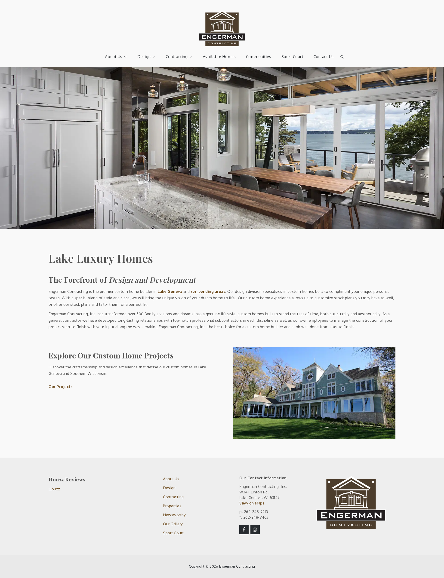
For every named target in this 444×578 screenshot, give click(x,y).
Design (144, 56)
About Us (113, 56)
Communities (258, 56)
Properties (172, 506)
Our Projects (61, 386)
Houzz (54, 489)
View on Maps (251, 503)
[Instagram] (255, 529)
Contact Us (324, 56)
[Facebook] (244, 529)
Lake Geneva (170, 291)
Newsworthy (174, 515)
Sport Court (292, 56)
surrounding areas (208, 291)
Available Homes (219, 56)
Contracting (177, 56)
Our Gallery (173, 524)
